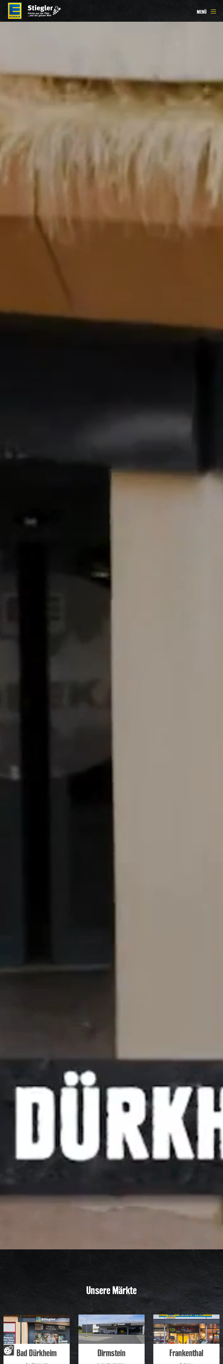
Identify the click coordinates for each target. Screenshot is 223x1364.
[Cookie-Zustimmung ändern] (8, 1350)
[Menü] (213, 10)
